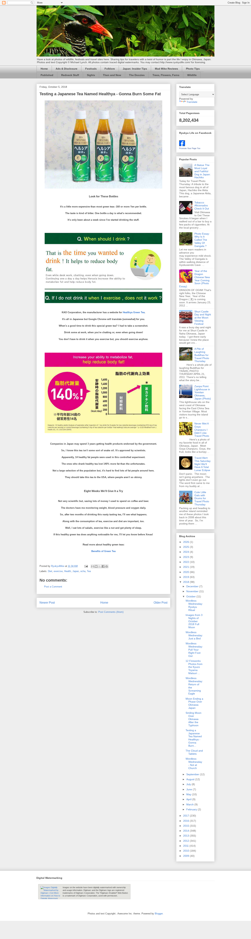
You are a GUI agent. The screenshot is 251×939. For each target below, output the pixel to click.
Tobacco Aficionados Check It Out (201, 205)
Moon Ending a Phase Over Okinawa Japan (194, 703)
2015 (186, 825)
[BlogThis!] (96, 566)
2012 (186, 840)
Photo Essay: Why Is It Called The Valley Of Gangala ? (202, 239)
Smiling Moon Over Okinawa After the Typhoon (193, 719)
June (189, 789)
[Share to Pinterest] (106, 566)
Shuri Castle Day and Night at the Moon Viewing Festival (202, 317)
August (190, 779)
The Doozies (137, 75)
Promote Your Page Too (189, 148)
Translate (192, 101)
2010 (186, 850)
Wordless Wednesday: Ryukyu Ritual (194, 605)
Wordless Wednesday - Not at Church (194, 763)
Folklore (110, 68)
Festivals (91, 68)
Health (67, 571)
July (189, 784)
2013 (186, 835)
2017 (186, 815)
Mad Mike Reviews (166, 68)
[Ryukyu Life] (182, 145)
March (190, 804)
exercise (58, 571)
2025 (186, 546)
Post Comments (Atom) (110, 612)
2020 (186, 572)
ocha (82, 571)
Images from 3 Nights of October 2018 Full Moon (194, 621)
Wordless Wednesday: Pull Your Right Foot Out (194, 649)
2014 (186, 830)
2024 (186, 551)
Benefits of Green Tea (103, 551)
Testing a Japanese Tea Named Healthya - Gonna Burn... (194, 738)
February (192, 809)
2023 (186, 557)
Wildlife (192, 75)
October (191, 596)
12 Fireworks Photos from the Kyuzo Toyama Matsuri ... (194, 667)
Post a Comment (53, 586)
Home (44, 68)
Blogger (159, 913)
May (189, 794)
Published (47, 75)
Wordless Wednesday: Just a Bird (194, 635)
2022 (186, 561)
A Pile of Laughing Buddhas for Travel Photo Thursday (201, 355)
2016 (186, 820)
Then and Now (112, 75)
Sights (91, 75)
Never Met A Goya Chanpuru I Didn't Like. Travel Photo (201, 429)
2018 (186, 581)
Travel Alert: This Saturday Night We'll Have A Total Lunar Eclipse (202, 464)
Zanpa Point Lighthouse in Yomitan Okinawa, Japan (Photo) (202, 392)
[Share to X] (99, 566)
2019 (186, 577)
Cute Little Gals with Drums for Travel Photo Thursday (201, 498)
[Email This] (92, 566)
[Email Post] (86, 566)
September (193, 774)
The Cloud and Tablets (194, 752)
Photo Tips (193, 68)
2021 (186, 566)
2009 (186, 855)
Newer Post (47, 602)
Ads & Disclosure (66, 68)
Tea (89, 571)
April (189, 799)
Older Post (160, 602)
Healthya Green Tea (134, 312)
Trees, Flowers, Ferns (166, 75)
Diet (50, 571)
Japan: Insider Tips (135, 68)
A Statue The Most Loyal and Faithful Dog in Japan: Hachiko (202, 171)
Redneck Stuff (70, 75)
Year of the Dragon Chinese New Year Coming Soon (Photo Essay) (194, 278)
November (192, 591)
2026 (186, 541)
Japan (75, 571)
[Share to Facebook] (103, 566)
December (192, 586)
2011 (186, 845)
